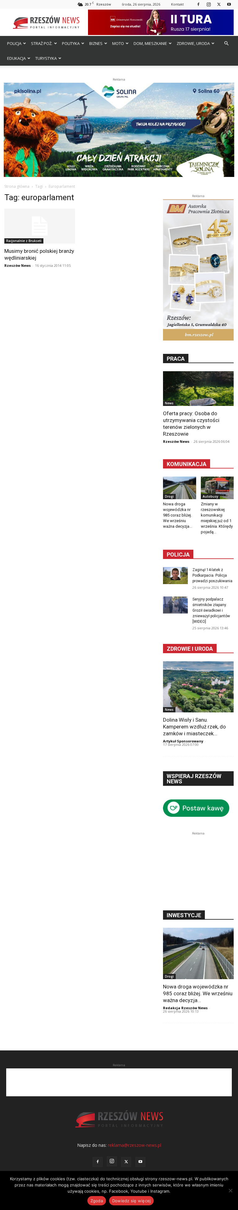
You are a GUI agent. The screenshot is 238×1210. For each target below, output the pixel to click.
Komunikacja (186, 464)
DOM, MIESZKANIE (150, 43)
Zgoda (96, 1200)
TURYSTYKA (46, 58)
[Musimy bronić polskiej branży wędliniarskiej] (39, 226)
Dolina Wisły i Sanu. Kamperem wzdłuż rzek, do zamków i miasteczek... (194, 727)
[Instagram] (208, 4)
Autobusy (210, 496)
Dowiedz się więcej (131, 1200)
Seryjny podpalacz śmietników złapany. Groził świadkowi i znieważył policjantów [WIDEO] (211, 610)
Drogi (169, 496)
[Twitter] (218, 4)
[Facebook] (198, 4)
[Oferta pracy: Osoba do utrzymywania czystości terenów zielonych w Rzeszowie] (198, 388)
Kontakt (177, 4)
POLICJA (14, 43)
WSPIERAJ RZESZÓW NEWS (194, 779)
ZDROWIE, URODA (193, 43)
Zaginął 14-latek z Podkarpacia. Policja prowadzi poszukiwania (212, 575)
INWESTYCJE (184, 915)
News (169, 403)
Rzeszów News (17, 265)
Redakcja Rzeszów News (185, 1007)
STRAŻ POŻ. (41, 43)
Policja (178, 554)
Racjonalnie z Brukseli (24, 241)
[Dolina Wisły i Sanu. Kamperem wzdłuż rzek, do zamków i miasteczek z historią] (198, 686)
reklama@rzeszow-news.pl (134, 1145)
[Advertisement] (198, 868)
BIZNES (96, 43)
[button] (226, 43)
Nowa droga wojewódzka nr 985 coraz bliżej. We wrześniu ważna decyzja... (177, 515)
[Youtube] (229, 4)
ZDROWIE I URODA (190, 648)
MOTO (118, 43)
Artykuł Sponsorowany (183, 741)
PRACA (176, 358)
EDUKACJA (16, 58)
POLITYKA (71, 43)
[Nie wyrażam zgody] (230, 1190)
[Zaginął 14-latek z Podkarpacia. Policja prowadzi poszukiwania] (175, 575)
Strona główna (16, 186)
